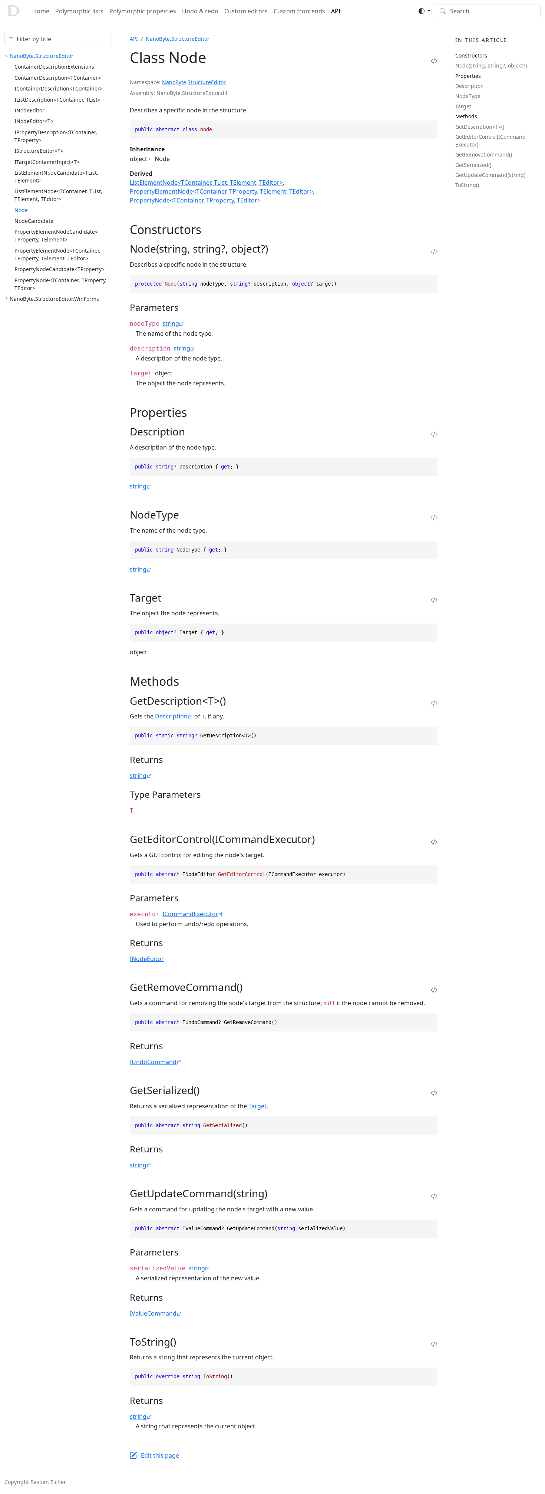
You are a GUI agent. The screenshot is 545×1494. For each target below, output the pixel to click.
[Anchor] (210, 229)
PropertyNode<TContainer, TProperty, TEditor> (195, 200)
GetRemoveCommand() (483, 154)
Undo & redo (200, 11)
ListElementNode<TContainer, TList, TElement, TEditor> (206, 182)
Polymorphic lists (79, 11)
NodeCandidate (33, 220)
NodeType (467, 95)
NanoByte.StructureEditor (41, 55)
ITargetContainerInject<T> (47, 161)
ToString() (467, 184)
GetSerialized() (473, 164)
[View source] (433, 60)
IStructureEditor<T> (38, 150)
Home (40, 11)
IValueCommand (153, 1313)
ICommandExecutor (190, 914)
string (170, 323)
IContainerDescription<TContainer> (58, 88)
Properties (468, 75)
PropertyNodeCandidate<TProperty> (59, 269)
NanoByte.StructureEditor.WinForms (54, 298)
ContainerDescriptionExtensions (54, 66)
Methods (466, 116)
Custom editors (246, 11)
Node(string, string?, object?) (491, 65)
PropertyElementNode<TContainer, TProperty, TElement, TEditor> (221, 191)
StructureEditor (207, 82)
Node (21, 210)
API (335, 11)
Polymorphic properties (142, 11)
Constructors (471, 55)
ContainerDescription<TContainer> (57, 77)
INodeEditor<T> (33, 121)
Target (257, 1106)
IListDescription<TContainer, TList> (57, 99)
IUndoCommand (153, 1062)
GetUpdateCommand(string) (490, 174)
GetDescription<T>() (479, 126)
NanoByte (174, 82)
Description (171, 716)
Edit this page (160, 1455)
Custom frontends (299, 11)
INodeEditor (29, 110)
